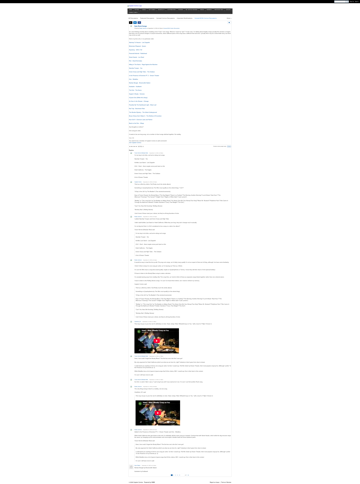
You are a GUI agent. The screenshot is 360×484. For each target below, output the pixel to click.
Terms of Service (226, 482)
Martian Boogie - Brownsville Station (139, 83)
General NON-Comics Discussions (206, 18)
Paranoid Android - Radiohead (138, 53)
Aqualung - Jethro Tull (135, 50)
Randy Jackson (143, 28)
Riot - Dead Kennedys (135, 61)
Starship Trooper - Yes (135, 68)
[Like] (229, 22)
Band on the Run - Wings (136, 123)
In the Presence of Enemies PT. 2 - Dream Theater (144, 75)
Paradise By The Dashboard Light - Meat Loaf (142, 105)
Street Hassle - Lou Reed (136, 57)
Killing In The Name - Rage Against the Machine (143, 64)
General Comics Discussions (165, 18)
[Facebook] (139, 22)
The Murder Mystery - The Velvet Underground (143, 112)
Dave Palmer (137, 465)
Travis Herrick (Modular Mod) (141, 153)
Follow (229, 146)
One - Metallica (133, 79)
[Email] (135, 22)
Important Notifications (184, 18)
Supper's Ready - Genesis (137, 94)
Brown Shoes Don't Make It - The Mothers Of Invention (145, 116)
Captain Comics (138, 181)
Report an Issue (214, 482)
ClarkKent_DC (137, 321)
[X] (130, 22)
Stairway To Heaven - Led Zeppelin (139, 42)
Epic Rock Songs (140, 26)
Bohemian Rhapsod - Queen (137, 46)
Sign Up (352, 1)
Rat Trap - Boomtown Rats (137, 108)
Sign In (356, 1)
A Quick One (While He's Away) (138, 97)
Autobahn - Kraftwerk (135, 86)
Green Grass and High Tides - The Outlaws (142, 72)
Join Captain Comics (135, 142)
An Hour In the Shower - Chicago (139, 101)
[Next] (188, 475)
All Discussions (133, 18)
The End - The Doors (135, 90)
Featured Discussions (147, 18)
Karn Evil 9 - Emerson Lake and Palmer (140, 119)
